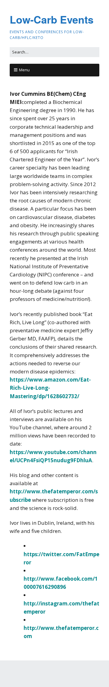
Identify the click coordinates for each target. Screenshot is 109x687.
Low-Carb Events (52, 19)
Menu (24, 70)
